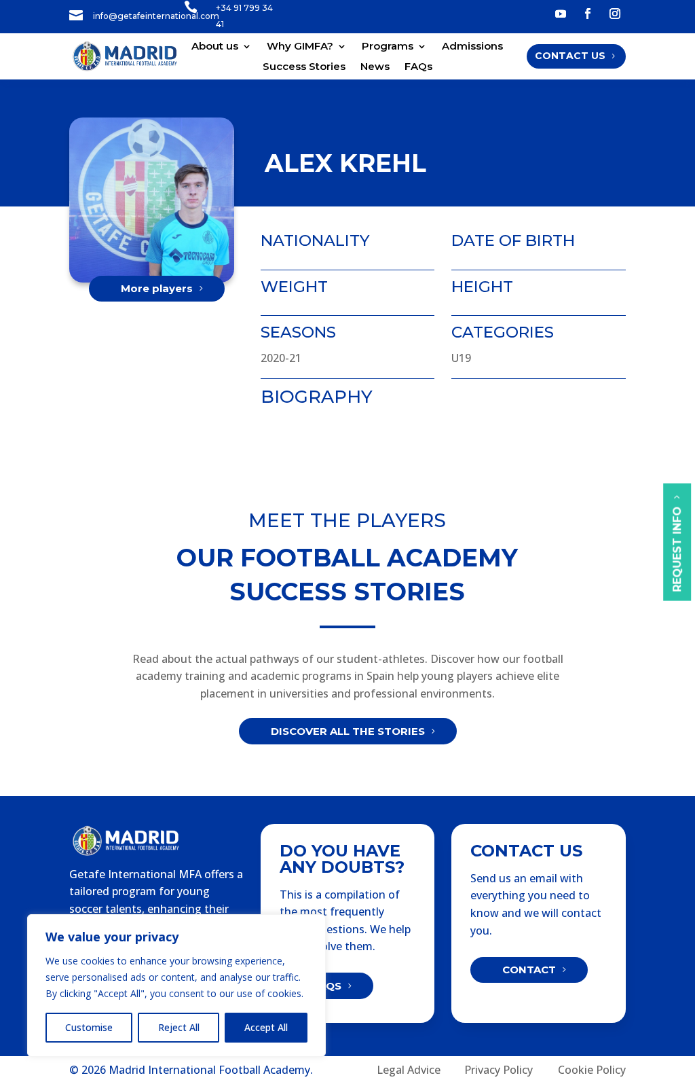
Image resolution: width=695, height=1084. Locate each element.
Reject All (179, 1027)
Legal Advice (408, 1069)
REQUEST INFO (677, 549)
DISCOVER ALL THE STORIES (348, 731)
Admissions (472, 46)
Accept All (266, 1027)
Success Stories (304, 67)
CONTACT (529, 969)
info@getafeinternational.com (156, 16)
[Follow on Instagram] (615, 13)
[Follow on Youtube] (560, 13)
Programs (387, 46)
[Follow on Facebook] (588, 13)
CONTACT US (570, 56)
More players (157, 288)
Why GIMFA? (300, 46)
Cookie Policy (592, 1069)
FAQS (326, 985)
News (375, 67)
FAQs (418, 67)
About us (214, 46)
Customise (89, 1027)
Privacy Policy (498, 1069)
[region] (176, 985)
